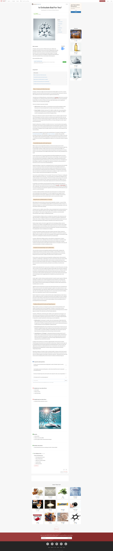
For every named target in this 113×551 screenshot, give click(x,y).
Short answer (60, 21)
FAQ (55, 547)
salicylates (56, 97)
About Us (52, 547)
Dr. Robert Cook (39, 4)
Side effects (60, 27)
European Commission (51, 133)
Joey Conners (65, 471)
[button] (50, 365)
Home (49, 547)
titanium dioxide (62, 184)
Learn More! (36, 465)
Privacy (61, 547)
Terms (64, 547)
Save (67, 4)
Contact (58, 547)
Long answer (60, 23)
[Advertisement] (49, 478)
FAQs (59, 25)
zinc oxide (57, 184)
